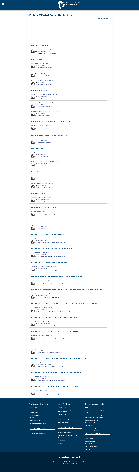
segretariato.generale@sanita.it (46, 201)
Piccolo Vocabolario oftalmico (37, 428)
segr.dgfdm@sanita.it (43, 325)
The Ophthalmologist (90, 423)
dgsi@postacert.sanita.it (66, 311)
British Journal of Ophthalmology (93, 431)
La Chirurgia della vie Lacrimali (65, 430)
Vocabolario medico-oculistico (37, 426)
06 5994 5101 (43, 113)
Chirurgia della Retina (63, 425)
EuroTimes (87, 436)
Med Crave (87, 449)
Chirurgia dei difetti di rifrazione (65, 427)
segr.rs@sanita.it (42, 352)
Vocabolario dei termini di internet (38, 431)
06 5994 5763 (43, 213)
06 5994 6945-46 (44, 199)
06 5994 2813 (43, 337)
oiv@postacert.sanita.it (53, 215)
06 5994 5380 (43, 141)
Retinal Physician (89, 425)
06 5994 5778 (43, 127)
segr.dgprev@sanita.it (43, 242)
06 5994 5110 (43, 154)
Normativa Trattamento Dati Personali (74, 465)
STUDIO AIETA (73, 467)
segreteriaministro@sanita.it (47, 50)
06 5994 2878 (43, 240)
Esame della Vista (62, 414)
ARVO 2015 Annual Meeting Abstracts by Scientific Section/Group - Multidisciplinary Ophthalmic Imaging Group (96, 409)
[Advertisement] (68, 33)
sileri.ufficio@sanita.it (44, 51)
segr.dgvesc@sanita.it (43, 380)
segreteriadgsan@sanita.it (44, 284)
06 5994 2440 (43, 309)
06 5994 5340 (43, 96)
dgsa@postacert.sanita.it (59, 256)
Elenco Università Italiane (36, 415)
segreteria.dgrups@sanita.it (45, 297)
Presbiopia (60, 443)
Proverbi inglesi (34, 412)
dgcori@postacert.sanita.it (57, 366)
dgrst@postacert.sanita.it (55, 352)
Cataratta (60, 417)
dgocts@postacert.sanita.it (58, 339)
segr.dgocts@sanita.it (43, 339)
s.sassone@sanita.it (43, 228)
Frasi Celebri (33, 418)
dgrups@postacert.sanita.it (61, 297)
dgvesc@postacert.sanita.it (58, 380)
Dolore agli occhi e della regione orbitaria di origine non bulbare (68, 410)
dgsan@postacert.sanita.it (60, 284)
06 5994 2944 (43, 392)
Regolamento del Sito (58, 465)
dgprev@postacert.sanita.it (58, 242)
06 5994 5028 (43, 227)
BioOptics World (89, 438)
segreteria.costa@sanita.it (50, 53)
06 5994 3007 (43, 378)
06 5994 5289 (43, 177)
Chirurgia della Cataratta (63, 419)
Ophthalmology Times (90, 441)
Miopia (59, 438)
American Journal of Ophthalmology (94, 415)
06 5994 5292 (43, 105)
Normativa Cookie (89, 465)
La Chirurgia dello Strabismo (64, 432)
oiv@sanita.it (41, 215)
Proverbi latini (33, 410)
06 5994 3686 (43, 351)
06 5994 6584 (43, 254)
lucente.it (69, 457)
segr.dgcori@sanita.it (43, 366)
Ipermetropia (61, 446)
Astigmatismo (61, 440)
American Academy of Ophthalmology (94, 417)
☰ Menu (3, 4)
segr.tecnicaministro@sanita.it (45, 115)
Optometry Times (89, 444)
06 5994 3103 (43, 268)
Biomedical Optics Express (91, 428)
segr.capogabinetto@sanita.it (45, 67)
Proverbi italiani (34, 407)
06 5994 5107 (43, 65)
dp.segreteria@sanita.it (44, 270)
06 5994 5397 (43, 185)
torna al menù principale (103, 18)
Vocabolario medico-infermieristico (38, 433)
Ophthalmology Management (92, 420)
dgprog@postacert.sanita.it (59, 270)
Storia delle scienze (35, 420)
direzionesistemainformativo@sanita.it (47, 311)
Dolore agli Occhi (62, 407)
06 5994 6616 (43, 282)
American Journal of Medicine (92, 446)
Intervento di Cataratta (63, 422)
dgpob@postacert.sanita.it (61, 394)
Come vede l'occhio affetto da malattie (67, 435)
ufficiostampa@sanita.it (44, 179)
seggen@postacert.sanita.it (63, 201)
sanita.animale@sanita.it (44, 256)
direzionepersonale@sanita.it (45, 394)
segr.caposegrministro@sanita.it (46, 98)
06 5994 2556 (43, 295)
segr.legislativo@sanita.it (44, 156)
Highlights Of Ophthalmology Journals (94, 433)
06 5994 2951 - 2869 (45, 364)
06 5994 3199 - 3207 (45, 323)
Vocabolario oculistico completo (38, 423)
